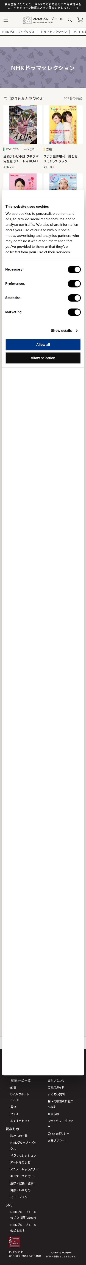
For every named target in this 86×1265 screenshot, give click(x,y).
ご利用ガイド (56, 1087)
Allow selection (43, 358)
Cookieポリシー (59, 1133)
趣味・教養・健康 (21, 1183)
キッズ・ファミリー (23, 1176)
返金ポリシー (56, 1140)
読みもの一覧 (19, 1135)
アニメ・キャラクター (24, 1169)
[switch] (74, 283)
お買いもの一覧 (20, 1080)
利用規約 (53, 1113)
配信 (13, 1087)
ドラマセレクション (23, 1155)
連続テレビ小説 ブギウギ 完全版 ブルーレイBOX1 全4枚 (21, 159)
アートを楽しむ (20, 1162)
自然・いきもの (20, 1190)
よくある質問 (56, 1094)
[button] (6, 20)
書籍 (13, 1106)
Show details (61, 330)
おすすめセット (20, 1120)
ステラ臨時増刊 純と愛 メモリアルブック (62, 159)
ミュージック (19, 1197)
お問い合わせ (56, 1080)
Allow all (43, 344)
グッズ (14, 1113)
